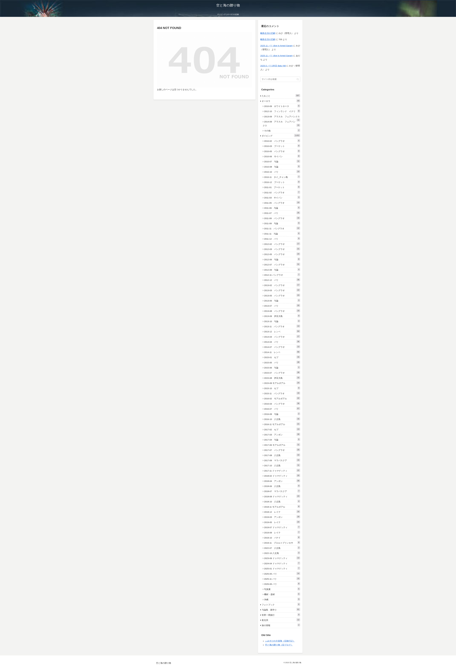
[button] (298, 79)
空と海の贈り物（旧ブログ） (279, 645)
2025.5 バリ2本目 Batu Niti (273, 66)
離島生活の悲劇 (267, 33)
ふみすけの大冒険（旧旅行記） (280, 641)
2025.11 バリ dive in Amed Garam (276, 46)
